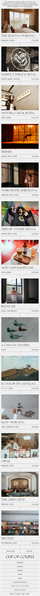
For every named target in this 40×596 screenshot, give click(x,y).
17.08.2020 (35, 388)
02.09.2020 (35, 349)
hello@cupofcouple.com (20, 582)
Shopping (17, 79)
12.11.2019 (35, 504)
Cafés (3, 117)
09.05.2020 (35, 427)
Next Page (29, 551)
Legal (23, 594)
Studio (15, 156)
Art (2, 543)
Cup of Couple (20, 557)
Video (17, 427)
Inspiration (10, 427)
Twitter (20, 574)
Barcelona (4, 40)
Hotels (12, 40)
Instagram (20, 566)
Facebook (20, 570)
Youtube (20, 578)
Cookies (11, 594)
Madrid (10, 79)
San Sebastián (12, 311)
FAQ (27, 594)
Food (11, 195)
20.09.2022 (35, 156)
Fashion (3, 79)
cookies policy (28, 6)
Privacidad (17, 594)
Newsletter (20, 562)
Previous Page (11, 551)
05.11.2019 (35, 543)
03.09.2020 (35, 311)
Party (9, 156)
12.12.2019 (35, 465)
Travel (11, 388)
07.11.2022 (35, 40)
